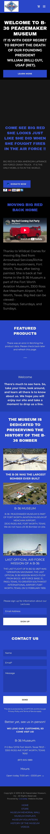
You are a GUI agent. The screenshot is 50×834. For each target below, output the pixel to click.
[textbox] (25, 611)
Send (25, 700)
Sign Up (25, 621)
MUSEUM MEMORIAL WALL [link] (25, 812)
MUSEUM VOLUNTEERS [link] (25, 819)
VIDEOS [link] (25, 827)
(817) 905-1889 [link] (25, 760)
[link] (11, 6)
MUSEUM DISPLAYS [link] (25, 816)
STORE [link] (25, 809)
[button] (44, 6)
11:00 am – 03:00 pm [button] (30, 775)
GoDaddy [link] (23, 798)
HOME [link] (25, 805)
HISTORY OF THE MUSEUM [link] (25, 823)
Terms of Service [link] (30, 711)
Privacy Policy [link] (14, 711)
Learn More (25, 73)
